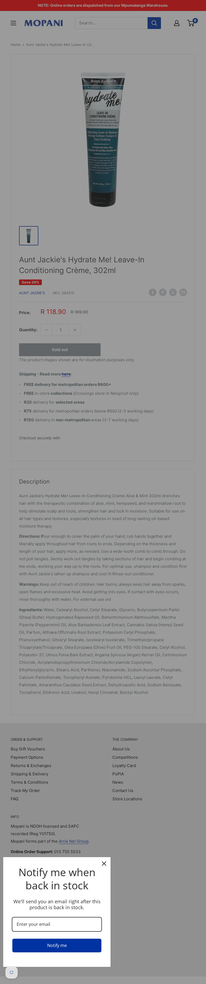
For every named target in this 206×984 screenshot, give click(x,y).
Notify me (57, 945)
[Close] (104, 863)
